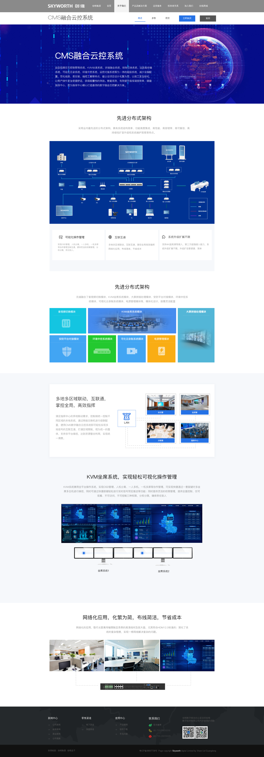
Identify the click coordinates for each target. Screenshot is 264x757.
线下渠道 (90, 725)
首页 (109, 6)
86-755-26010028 (161, 736)
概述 (140, 18)
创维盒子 (71, 751)
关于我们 (121, 6)
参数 (154, 18)
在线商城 (203, 6)
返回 (208, 18)
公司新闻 (57, 725)
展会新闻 (57, 734)
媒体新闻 (57, 730)
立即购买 (187, 18)
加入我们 (189, 6)
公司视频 (57, 739)
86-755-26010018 (161, 731)
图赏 (167, 18)
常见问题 (124, 734)
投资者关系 (173, 6)
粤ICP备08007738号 (148, 751)
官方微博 (157, 725)
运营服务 (157, 6)
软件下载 (124, 730)
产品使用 (124, 725)
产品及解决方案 (139, 6)
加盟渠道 (90, 730)
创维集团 (96, 6)
